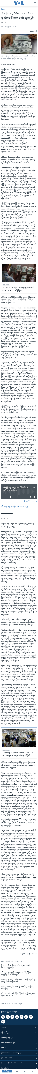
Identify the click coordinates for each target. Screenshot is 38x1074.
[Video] (17, 1071)
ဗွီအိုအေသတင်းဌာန (11, 490)
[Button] (33, 31)
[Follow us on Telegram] (22, 1017)
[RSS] (26, 1017)
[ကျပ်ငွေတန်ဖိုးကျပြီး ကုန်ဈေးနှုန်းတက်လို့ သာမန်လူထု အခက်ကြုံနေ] (19, 273)
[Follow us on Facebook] (3, 1017)
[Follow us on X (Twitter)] (8, 1017)
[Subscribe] (3, 1021)
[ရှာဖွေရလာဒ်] (33, 1071)
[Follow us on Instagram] (17, 1017)
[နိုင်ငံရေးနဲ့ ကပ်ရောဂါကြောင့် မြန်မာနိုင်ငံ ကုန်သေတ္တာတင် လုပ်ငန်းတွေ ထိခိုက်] (19, 738)
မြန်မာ (3, 9)
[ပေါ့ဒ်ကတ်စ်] (31, 1017)
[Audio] (25, 1071)
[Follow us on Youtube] (12, 1017)
